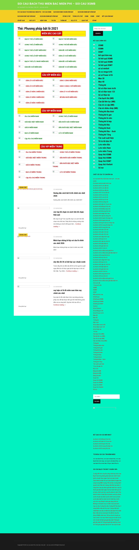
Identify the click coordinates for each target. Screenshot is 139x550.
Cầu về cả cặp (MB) (106, 105)
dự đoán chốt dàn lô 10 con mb (102, 204)
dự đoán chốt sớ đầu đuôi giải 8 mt (103, 250)
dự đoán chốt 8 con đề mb (100, 190)
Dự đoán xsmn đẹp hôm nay (49, 16)
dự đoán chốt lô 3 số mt (100, 248)
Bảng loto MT (97, 375)
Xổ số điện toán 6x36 (107, 88)
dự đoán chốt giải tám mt (100, 246)
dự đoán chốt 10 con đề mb (101, 192)
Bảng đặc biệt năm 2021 (110, 476)
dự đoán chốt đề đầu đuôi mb (101, 209)
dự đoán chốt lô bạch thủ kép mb (103, 218)
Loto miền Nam (104, 148)
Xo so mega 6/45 (105, 72)
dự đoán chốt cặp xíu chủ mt (101, 241)
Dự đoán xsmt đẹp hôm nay (26, 16)
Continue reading (72, 271)
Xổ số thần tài (104, 95)
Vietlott (32, 20)
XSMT (98, 16)
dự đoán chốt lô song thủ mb (101, 227)
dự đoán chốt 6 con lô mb (100, 197)
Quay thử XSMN (104, 158)
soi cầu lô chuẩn (113, 515)
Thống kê (63, 20)
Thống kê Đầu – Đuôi (107, 131)
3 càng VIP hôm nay (99, 473)
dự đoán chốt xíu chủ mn (100, 276)
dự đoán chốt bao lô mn (100, 262)
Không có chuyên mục (99, 503)
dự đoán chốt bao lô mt (100, 239)
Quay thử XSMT (104, 161)
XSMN (92, 16)
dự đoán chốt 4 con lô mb (100, 195)
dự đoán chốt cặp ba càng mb (102, 215)
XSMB (86, 16)
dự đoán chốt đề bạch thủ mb (101, 206)
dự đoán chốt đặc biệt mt (100, 243)
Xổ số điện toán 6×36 (99, 324)
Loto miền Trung (105, 151)
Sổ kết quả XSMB (105, 58)
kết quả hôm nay (105, 55)
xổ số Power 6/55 (105, 75)
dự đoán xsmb (111, 494)
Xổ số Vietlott (97, 308)
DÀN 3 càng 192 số (105, 483)
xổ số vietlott (103, 68)
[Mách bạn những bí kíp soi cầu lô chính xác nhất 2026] (23, 236)
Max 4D (101, 82)
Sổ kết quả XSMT (105, 65)
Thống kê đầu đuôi (106, 111)
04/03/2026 (58, 189)
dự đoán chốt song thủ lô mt (101, 255)
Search (98, 33)
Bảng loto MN (97, 373)
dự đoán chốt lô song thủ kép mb (103, 225)
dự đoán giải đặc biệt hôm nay (111, 487)
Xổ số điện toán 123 (106, 91)
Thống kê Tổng (104, 134)
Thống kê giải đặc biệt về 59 (103, 524)
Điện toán (43, 20)
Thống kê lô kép (105, 121)
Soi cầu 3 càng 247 (109, 506)
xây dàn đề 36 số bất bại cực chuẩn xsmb (69, 262)
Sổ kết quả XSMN (105, 62)
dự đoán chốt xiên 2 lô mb (100, 229)
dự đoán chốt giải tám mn (100, 269)
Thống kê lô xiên (105, 118)
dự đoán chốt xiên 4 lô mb (100, 234)
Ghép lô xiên (104, 501)
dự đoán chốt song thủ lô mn (101, 273)
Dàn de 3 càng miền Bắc (107, 485)
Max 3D (101, 78)
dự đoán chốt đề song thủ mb (101, 211)
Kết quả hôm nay (107, 16)
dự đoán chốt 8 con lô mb (100, 199)
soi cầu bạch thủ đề (106, 513)
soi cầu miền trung (106, 517)
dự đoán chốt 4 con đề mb (100, 185)
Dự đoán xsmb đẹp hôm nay (87, 12)
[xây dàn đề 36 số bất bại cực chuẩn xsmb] (33, 268)
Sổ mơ (94, 20)
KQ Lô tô (74, 20)
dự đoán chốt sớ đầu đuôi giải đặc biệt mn (105, 280)
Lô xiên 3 (109, 503)
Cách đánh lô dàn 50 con (100, 480)
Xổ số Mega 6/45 (98, 310)
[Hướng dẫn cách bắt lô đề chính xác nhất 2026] (29, 189)
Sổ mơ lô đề (66, 16)
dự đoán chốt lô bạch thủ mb (101, 220)
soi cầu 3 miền (103, 510)
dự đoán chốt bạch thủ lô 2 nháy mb (103, 222)
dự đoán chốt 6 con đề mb (100, 188)
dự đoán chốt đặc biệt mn (100, 266)
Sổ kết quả (21, 20)
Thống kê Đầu (104, 125)
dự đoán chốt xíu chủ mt (100, 257)
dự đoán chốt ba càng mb (100, 202)
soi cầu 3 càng (100, 506)
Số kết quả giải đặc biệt (106, 520)
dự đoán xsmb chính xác (108, 497)
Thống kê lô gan (105, 115)
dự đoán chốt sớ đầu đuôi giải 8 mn (103, 278)
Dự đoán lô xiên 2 (114, 492)
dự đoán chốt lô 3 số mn (100, 271)
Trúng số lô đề (78, 16)
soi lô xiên (115, 517)
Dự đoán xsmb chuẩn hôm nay (63, 12)
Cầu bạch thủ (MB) (106, 98)
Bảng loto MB (97, 371)
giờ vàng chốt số (113, 501)
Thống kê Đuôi (104, 128)
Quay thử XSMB (104, 154)
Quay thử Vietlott (105, 164)
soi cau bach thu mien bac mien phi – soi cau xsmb (56, 3)
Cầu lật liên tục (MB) (106, 101)
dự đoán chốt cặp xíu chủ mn (101, 264)
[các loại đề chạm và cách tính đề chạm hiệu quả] (33, 218)
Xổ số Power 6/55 (98, 313)
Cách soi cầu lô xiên (112, 478)
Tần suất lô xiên (116, 524)
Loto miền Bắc (104, 144)
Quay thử (85, 20)
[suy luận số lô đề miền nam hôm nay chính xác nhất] (33, 296)
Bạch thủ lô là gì (97, 476)
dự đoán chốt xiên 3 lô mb (100, 232)
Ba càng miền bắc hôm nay (113, 473)
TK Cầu (53, 20)
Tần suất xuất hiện (106, 138)
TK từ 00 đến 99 (105, 141)
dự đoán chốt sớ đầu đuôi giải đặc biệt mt (105, 253)
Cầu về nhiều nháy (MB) (108, 108)
